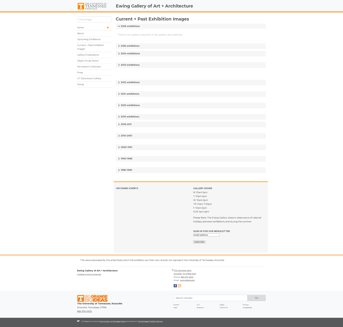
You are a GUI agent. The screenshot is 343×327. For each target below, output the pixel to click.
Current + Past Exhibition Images (90, 47)
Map (175, 307)
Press (80, 72)
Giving (80, 84)
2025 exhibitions (129, 46)
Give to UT (224, 307)
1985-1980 (126, 170)
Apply (222, 305)
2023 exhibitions (130, 65)
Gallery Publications (88, 55)
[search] (94, 20)
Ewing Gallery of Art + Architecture (154, 6)
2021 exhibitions (129, 94)
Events (176, 305)
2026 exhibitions (130, 26)
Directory (200, 307)
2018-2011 (126, 124)
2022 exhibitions (130, 82)
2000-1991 (126, 147)
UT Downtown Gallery (89, 78)
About (80, 33)
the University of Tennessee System (113, 321)
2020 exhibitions (130, 105)
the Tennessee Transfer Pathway (150, 321)
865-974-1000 (84, 311)
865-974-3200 (187, 277)
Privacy (246, 305)
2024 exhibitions (130, 53)
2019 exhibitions (129, 116)
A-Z (198, 305)
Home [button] (80, 27)
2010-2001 (126, 135)
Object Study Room (88, 61)
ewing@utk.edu (187, 280)
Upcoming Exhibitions (88, 39)
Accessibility (247, 307)
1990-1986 (126, 158)
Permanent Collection (89, 67)
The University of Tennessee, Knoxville (94, 9)
